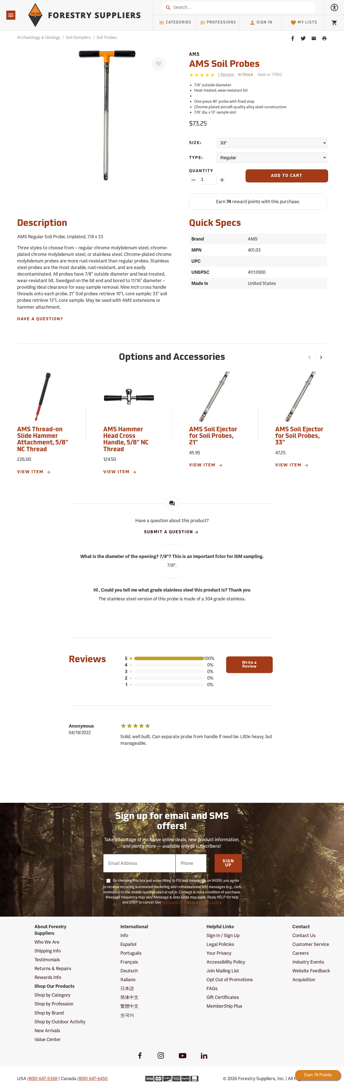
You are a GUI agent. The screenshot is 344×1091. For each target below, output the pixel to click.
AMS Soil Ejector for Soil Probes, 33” (299, 436)
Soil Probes (106, 37)
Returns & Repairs (53, 968)
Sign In (264, 22)
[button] (310, 358)
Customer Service (310, 944)
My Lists (307, 22)
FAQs (212, 988)
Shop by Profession (54, 1004)
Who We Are (47, 942)
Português (131, 953)
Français (129, 962)
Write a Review (249, 665)
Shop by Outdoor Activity (60, 1022)
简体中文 (129, 997)
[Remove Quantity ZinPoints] (193, 180)
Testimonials (47, 960)
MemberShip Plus (224, 1006)
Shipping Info (48, 951)
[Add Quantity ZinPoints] (222, 180)
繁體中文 (129, 1006)
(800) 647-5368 (42, 1078)
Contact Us (304, 935)
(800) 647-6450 (92, 1078)
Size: (195, 143)
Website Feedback (311, 971)
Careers (300, 953)
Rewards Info (48, 977)
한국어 (127, 1015)
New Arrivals (47, 1030)
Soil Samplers (78, 37)
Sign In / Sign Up (223, 935)
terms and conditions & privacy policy (191, 902)
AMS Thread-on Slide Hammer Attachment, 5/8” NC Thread (42, 440)
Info (124, 935)
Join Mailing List (223, 971)
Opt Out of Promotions (230, 979)
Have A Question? (40, 319)
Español (128, 944)
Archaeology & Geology (38, 37)
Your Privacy (219, 953)
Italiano (127, 979)
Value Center (48, 1039)
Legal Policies (220, 944)
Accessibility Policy (226, 962)
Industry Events (308, 962)
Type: (196, 158)
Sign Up (228, 863)
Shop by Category (53, 995)
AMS (194, 54)
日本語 (127, 988)
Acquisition (303, 979)
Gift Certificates (223, 997)
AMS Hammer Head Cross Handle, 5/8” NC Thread (126, 440)
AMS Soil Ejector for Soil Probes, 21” (213, 436)
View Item (31, 472)
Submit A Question (168, 532)
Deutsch (129, 971)
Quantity (201, 171)
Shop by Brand (49, 1013)
